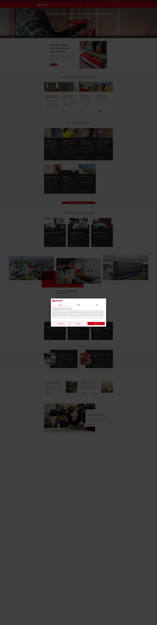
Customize (77, 323)
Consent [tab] (60, 304)
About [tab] (97, 304)
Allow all (96, 323)
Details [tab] (78, 304)
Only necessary (61, 323)
